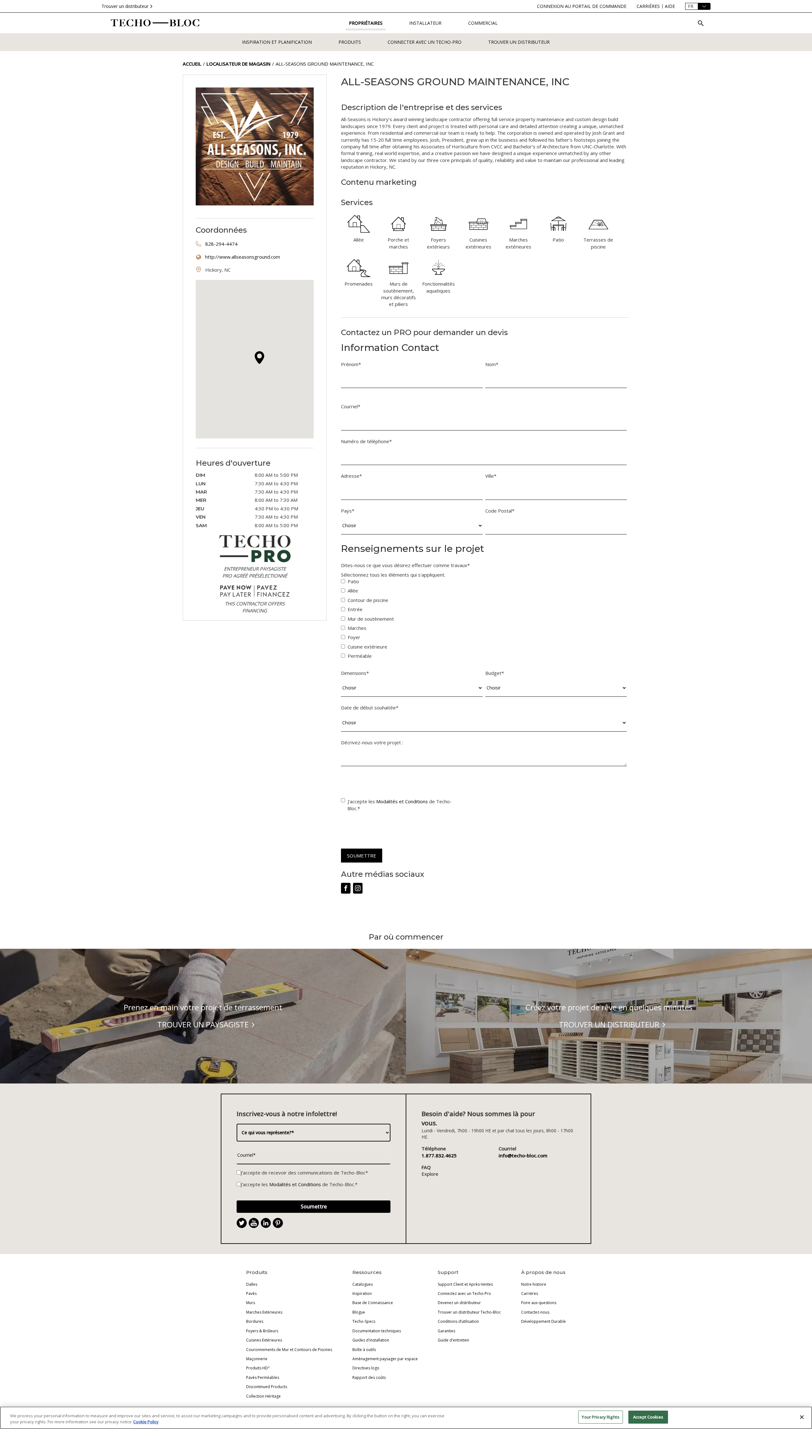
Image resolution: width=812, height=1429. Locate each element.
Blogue (358, 1312)
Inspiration (362, 1293)
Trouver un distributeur (125, 6)
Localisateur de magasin (238, 64)
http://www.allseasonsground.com (242, 257)
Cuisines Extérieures (264, 1340)
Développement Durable (543, 1321)
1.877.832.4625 (439, 1155)
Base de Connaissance (372, 1302)
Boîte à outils (364, 1349)
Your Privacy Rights (600, 1417)
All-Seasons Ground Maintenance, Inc (325, 64)
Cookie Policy (146, 1422)
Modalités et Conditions (402, 801)
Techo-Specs (363, 1321)
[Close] (802, 1417)
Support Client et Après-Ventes (465, 1284)
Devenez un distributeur (459, 1302)
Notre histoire (533, 1284)
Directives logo (365, 1368)
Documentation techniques (376, 1331)
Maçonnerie (256, 1358)
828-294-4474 (221, 244)
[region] (406, 1417)
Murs (250, 1302)
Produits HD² (257, 1368)
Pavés (251, 1293)
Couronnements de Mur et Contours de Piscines (289, 1349)
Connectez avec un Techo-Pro (464, 1293)
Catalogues (362, 1284)
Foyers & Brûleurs (262, 1331)
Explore (430, 1174)
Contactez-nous (535, 1312)
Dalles (251, 1284)
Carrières (529, 1293)
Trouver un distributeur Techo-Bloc (469, 1312)
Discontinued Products (266, 1386)
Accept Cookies (648, 1417)
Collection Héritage (263, 1396)
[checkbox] (484, 620)
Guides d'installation (370, 1340)
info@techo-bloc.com (523, 1155)
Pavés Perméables (262, 1377)
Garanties (446, 1331)
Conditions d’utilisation (458, 1321)
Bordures (254, 1321)
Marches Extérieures (264, 1312)
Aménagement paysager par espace (385, 1358)
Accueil (192, 64)
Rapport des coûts (369, 1377)
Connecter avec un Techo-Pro (425, 42)
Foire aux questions (538, 1302)
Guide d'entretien (453, 1340)
